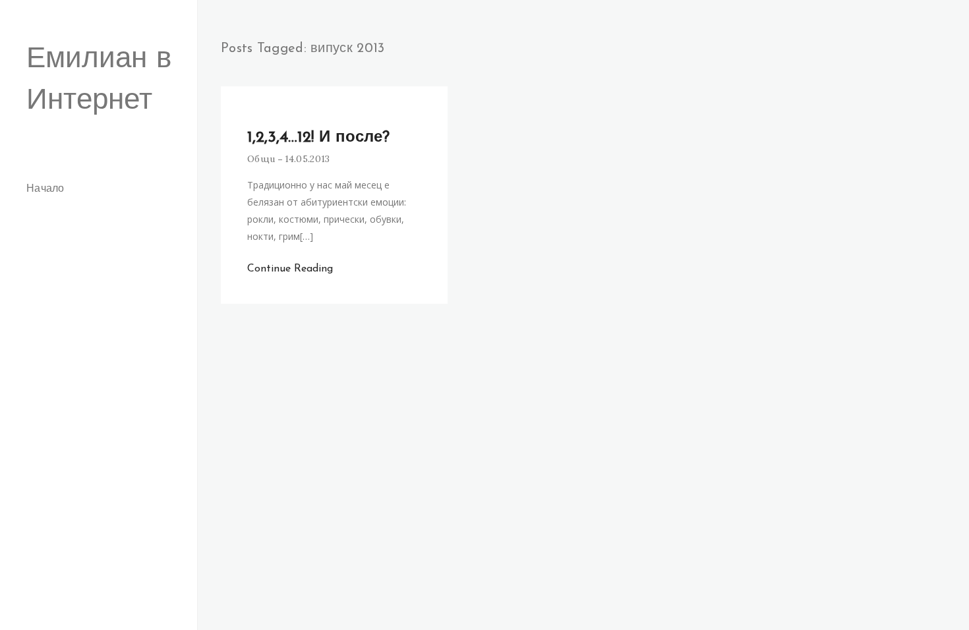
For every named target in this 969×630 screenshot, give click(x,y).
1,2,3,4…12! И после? (318, 138)
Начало (45, 189)
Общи (261, 159)
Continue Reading (290, 269)
